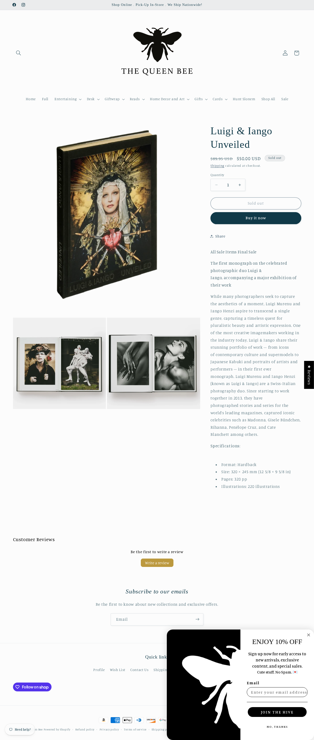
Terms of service (135, 729)
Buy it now (256, 218)
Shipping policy (163, 729)
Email (253, 682)
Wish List (117, 670)
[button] (18, 53)
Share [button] (220, 236)
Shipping (217, 165)
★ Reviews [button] (309, 375)
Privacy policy (109, 729)
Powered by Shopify (57, 729)
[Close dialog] (309, 635)
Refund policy (84, 729)
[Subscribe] (197, 619)
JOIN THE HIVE (277, 712)
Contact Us (139, 670)
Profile (99, 670)
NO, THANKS (277, 726)
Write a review (157, 562)
